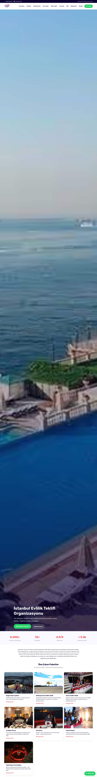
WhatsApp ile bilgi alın (22, 626)
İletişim (81, 6)
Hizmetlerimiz (37, 6)
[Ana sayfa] (7, 6)
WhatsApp (88, 6)
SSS (67, 6)
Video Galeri (54, 6)
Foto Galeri (46, 6)
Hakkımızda (74, 6)
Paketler (29, 6)
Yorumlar (61, 6)
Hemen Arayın (38, 626)
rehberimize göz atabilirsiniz (48, 658)
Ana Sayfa (21, 6)
